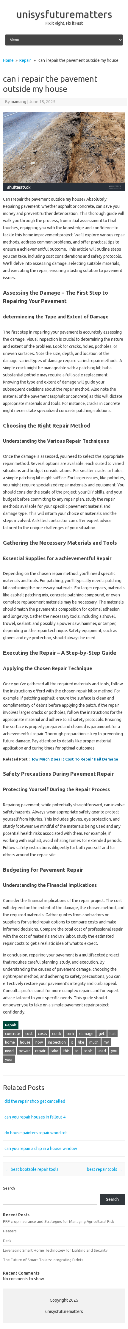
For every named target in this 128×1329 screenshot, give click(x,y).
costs (42, 1033)
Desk (7, 1241)
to (77, 1051)
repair (40, 1051)
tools (88, 1051)
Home (8, 60)
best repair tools (104, 1169)
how (39, 1042)
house (25, 1042)
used (102, 1051)
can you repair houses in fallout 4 (34, 1117)
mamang (18, 101)
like (81, 1042)
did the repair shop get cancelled (34, 1101)
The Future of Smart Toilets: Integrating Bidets (43, 1260)
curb (70, 1033)
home (10, 1042)
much (94, 1042)
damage (86, 1033)
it (72, 1042)
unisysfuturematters (64, 14)
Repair (25, 60)
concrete (12, 1033)
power (24, 1051)
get (101, 1033)
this (66, 1051)
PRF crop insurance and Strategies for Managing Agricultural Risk (58, 1221)
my (106, 1042)
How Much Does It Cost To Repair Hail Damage (74, 759)
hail (112, 1033)
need (9, 1051)
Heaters (10, 1231)
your (9, 1059)
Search (9, 1188)
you (114, 1051)
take (54, 1051)
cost (29, 1033)
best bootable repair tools (32, 1169)
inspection (57, 1042)
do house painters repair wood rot (35, 1132)
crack (56, 1033)
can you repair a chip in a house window (40, 1148)
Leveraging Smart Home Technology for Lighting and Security (55, 1250)
